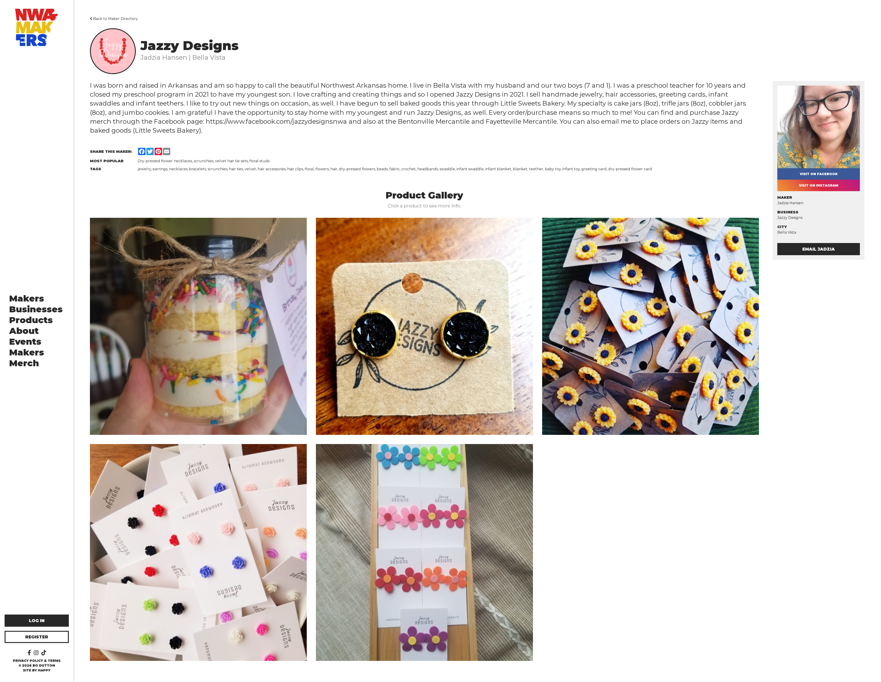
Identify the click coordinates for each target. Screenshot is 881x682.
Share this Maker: (111, 151)
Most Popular (106, 161)
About (24, 330)
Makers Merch (26, 358)
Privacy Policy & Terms (37, 661)
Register (36, 637)
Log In (37, 620)
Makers (26, 298)
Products (31, 320)
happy (44, 670)
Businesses (36, 309)
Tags (95, 169)
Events (25, 341)
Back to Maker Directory (115, 19)
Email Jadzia (818, 249)
